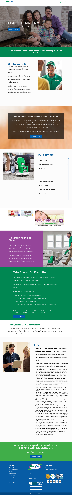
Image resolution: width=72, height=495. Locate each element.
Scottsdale (25, 310)
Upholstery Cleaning (12, 473)
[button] (14, 5)
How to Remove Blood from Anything (51, 467)
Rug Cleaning (11, 471)
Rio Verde (25, 312)
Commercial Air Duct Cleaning (14, 480)
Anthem (33, 312)
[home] (10, 2)
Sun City (43, 312)
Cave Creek (15, 312)
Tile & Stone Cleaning (12, 475)
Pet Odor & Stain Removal (13, 469)
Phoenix (15, 310)
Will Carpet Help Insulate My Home (51, 469)
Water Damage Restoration (13, 477)
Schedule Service (13, 29)
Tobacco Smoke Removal (13, 482)
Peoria (42, 310)
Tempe (51, 310)
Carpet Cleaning (11, 467)
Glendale (34, 310)
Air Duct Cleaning (12, 478)
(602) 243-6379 (62, 2)
